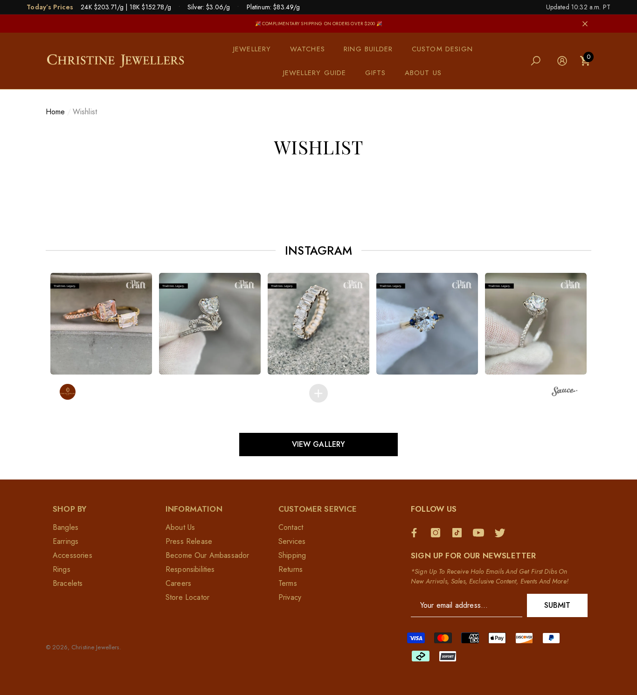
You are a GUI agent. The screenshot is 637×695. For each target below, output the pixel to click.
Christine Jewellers (95, 647)
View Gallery (319, 444)
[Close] (585, 24)
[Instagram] (438, 532)
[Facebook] (416, 532)
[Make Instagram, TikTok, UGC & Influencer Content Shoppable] (564, 393)
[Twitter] (502, 532)
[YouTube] (481, 532)
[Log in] (562, 61)
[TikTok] (459, 532)
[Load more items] (318, 393)
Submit (557, 605)
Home (55, 111)
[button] (257, 49)
